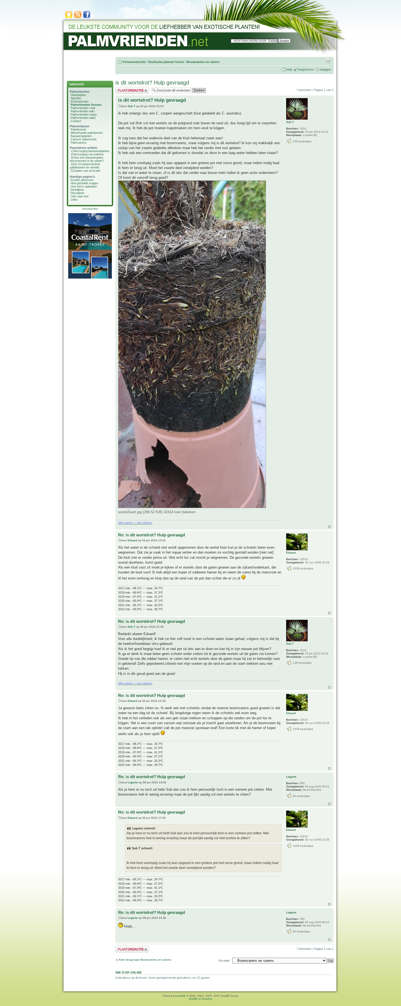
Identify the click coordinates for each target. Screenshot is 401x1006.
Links (74, 199)
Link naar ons (80, 196)
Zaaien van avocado (86, 170)
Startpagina (78, 94)
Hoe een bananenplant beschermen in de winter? (87, 159)
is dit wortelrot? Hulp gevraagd (152, 83)
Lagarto (133, 782)
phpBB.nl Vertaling (200, 998)
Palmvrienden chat (83, 108)
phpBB (181, 995)
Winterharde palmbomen (87, 132)
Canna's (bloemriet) (84, 139)
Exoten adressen (82, 180)
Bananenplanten (81, 136)
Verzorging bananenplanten (91, 151)
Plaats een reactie (127, 88)
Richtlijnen (77, 189)
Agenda (76, 98)
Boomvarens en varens (203, 62)
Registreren (306, 69)
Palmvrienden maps (84, 114)
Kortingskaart (79, 101)
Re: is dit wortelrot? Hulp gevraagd (151, 535)
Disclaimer (78, 193)
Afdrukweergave (328, 60)
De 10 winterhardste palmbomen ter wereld (85, 165)
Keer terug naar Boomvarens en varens (145, 959)
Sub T (131, 106)
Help (289, 69)
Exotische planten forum (166, 62)
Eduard (132, 540)
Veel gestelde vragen (84, 183)
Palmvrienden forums (86, 104)
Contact (76, 121)
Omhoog (329, 526)
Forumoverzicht (134, 62)
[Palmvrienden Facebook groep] (87, 17)
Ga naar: (224, 960)
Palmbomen (78, 129)
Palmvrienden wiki (82, 111)
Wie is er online (128, 972)
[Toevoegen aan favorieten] (69, 17)
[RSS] (78, 17)
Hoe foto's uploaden (84, 186)
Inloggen (325, 69)
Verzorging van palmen (88, 154)
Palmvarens (78, 142)
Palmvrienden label (83, 117)
